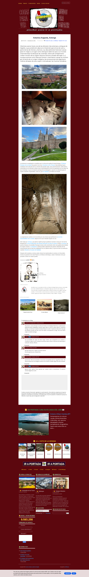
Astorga (30, 241)
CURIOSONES (32, 3)
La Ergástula (33, 246)
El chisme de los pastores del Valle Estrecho (31, 455)
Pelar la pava (49, 454)
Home (20, 3)
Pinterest (54, 469)
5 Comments (40, 40)
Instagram (48, 469)
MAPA (38, 3)
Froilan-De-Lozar (49, 40)
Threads (36, 469)
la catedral (46, 171)
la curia (50, 243)
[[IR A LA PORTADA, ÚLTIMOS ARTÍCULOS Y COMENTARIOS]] (44, 465)
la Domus (64, 243)
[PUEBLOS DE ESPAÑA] (44, 488)
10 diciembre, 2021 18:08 (33, 347)
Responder (27, 334)
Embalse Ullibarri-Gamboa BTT (60, 414)
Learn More (67, 573)
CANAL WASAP (45, 3)
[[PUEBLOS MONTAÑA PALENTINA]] (27, 487)
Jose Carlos (27, 347)
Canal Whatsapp (62, 469)
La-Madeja (55, 40)
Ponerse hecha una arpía (57, 454)
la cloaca (54, 243)
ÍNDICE (25, 3)
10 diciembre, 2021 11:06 (35, 336)
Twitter (30, 469)
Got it (74, 573)
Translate (47, 513)
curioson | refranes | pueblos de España (32, 566)
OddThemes (67, 566)
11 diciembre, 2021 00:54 (35, 366)
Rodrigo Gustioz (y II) (40, 454)
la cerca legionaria (31, 243)
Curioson (26, 336)
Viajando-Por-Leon (62, 40)
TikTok (42, 469)
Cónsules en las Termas (48, 165)
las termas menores (42, 243)
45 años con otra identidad (66, 454)
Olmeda (27, 250)
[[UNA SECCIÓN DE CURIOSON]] (61, 488)
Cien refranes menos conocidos (22, 455)
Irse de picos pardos (25, 550)
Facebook (24, 469)
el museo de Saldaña (35, 250)
